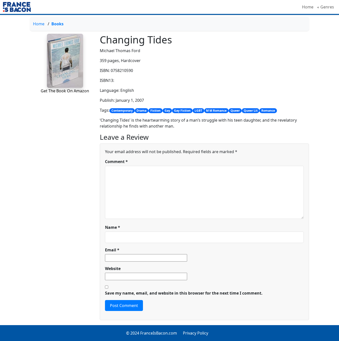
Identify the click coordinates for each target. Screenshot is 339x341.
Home (307, 7)
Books (57, 24)
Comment (116, 161)
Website (113, 268)
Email (112, 250)
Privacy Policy (195, 333)
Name (112, 227)
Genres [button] (326, 7)
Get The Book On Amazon (65, 91)
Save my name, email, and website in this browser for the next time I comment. (184, 293)
